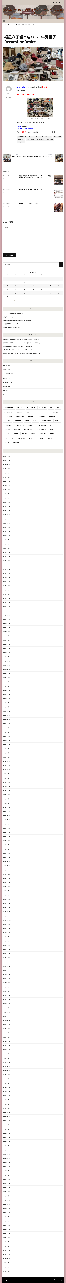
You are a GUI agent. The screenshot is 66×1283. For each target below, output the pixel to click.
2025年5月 (5, 460)
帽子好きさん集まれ (41, 429)
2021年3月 (5, 598)
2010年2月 (5, 1141)
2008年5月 (5, 1229)
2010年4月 (5, 1137)
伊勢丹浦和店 (52, 416)
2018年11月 (5, 715)
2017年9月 (5, 773)
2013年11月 (5, 966)
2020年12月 (5, 610)
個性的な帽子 (18, 420)
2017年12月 (5, 761)
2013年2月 (5, 1003)
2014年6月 (5, 936)
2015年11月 (5, 865)
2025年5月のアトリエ (8, 317)
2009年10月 (5, 1158)
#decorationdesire (22, 136)
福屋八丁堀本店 (21, 87)
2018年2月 (5, 752)
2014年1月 (5, 957)
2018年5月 (5, 740)
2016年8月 (5, 828)
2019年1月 (5, 706)
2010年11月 (5, 1112)
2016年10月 (5, 819)
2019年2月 (5, 702)
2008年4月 (5, 1233)
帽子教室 (5, 386)
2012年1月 (5, 1058)
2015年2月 (5, 903)
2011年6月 (5, 1087)
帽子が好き (7, 429)
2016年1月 (5, 857)
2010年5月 (5, 1133)
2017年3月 (5, 798)
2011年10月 (5, 1070)
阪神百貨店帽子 (40, 438)
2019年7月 (5, 681)
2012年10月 (5, 1020)
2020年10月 (5, 619)
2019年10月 (5, 669)
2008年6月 (5, 1225)
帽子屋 (51, 429)
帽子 (51, 425)
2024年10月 (5, 464)
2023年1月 (5, 510)
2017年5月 (5, 790)
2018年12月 (5, 711)
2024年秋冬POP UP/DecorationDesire (12, 323)
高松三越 (7, 442)
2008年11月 (5, 1204)
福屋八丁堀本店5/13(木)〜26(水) (26, 94)
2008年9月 (5, 1212)
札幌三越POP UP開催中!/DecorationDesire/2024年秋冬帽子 (17, 320)
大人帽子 (35, 420)
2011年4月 (5, 1095)
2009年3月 (5, 1187)
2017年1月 (5, 807)
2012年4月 (5, 1045)
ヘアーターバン (8, 416)
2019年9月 (5, 673)
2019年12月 (5, 661)
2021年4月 (5, 594)
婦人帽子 (57, 420)
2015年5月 (5, 890)
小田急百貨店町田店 (19, 425)
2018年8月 (5, 727)
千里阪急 (27, 420)
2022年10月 (5, 523)
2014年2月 (5, 953)
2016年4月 (5, 844)
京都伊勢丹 (30, 416)
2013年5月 (5, 991)
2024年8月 (5, 468)
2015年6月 (5, 886)
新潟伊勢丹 (24, 433)
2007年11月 (5, 1254)
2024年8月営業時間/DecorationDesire (12, 327)
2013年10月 (5, 970)
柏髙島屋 (52, 433)
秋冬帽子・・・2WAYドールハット (29, 203)
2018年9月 (5, 723)
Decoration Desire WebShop (25, 128)
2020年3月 (5, 648)
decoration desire (9, 412)
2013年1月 (5, 1007)
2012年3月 (5, 1049)
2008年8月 (5, 1216)
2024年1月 (5, 481)
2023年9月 (5, 489)
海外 (4, 390)
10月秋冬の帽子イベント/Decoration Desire (13, 346)
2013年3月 (5, 999)
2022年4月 (5, 548)
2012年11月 (5, 1016)
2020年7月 (5, 631)
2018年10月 (5, 719)
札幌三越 (33, 433)
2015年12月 (5, 861)
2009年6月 (5, 1175)
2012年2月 (5, 1053)
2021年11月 (5, 569)
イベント (4, 178)
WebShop (19, 126)
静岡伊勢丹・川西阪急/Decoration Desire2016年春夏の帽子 (17, 339)
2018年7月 (5, 732)
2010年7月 (5, 1124)
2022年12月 (5, 514)
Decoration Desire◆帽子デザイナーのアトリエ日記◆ (33, 11)
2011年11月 (5, 1066)
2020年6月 (5, 635)
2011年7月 (5, 1083)
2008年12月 (5, 1200)
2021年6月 (5, 585)
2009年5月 (5, 1179)
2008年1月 (5, 1246)
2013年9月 (5, 974)
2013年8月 (5, 978)
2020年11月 (5, 615)
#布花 (51, 407)
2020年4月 (5, 644)
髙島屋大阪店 (16, 442)
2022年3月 (5, 552)
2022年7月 (5, 535)
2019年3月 (5, 698)
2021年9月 (5, 577)
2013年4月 (5, 995)
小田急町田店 (8, 425)
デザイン (5, 369)
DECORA (8, 93)
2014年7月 (5, 932)
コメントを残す (8, 97)
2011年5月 (5, 1091)
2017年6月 (5, 786)
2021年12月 (5, 564)
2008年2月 (5, 1241)
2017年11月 (5, 765)
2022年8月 (5, 531)
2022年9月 (5, 527)
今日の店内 (5, 378)
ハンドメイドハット (53, 412)
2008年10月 (5, 1208)
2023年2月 (5, 506)
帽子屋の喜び (6, 382)
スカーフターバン (41, 412)
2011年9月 (5, 1074)
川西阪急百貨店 (42, 425)
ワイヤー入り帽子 (57, 136)
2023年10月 (5, 485)
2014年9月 (5, 924)
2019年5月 (5, 690)
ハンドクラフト (6, 206)
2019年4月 (5, 694)
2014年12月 (5, 911)
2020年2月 (5, 652)
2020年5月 (5, 640)
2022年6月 (5, 539)
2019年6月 (5, 686)
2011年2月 (5, 1104)
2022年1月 (5, 560)
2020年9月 (5, 623)
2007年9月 (5, 1262)
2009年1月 (5, 1195)
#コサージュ (31, 136)
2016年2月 (5, 853)
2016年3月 (5, 849)
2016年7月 (5, 832)
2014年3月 (5, 949)
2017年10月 (5, 769)
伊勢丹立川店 (8, 420)
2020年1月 (5, 656)
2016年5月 (5, 840)
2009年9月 (5, 1162)
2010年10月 (5, 1116)
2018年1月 (5, 757)
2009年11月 (5, 1154)
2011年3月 (5, 1099)
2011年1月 (5, 1108)
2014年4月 (5, 945)
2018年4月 (5, 744)
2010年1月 (5, 1145)
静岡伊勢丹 (50, 438)
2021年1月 (5, 606)
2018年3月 (5, 748)
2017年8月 (5, 778)
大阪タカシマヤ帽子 (31, 139)
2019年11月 (5, 665)
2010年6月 (5, 1129)
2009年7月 (5, 1170)
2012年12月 (5, 1012)
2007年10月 (5, 1258)
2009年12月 (5, 1149)
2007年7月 (5, 1271)
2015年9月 (5, 874)
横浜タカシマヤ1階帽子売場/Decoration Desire (34, 189)
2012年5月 (5, 1041)
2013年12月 (5, 961)
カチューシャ (29, 412)
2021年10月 (5, 573)
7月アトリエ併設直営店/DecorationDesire (13, 313)
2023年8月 (5, 493)
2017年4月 (5, 794)
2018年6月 (5, 736)
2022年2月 (5, 556)
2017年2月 (5, 803)
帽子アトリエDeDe (40, 139)
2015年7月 (5, 882)
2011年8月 (5, 1078)
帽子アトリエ (17, 429)
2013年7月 (5, 982)
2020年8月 (5, 627)
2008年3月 (5, 1237)
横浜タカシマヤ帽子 (9, 438)
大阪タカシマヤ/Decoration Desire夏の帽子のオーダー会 (17, 353)
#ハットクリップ (39, 136)
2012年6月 (5, 1037)
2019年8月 (5, 677)
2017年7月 (5, 782)
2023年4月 (5, 502)
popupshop (19, 412)
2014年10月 (5, 920)
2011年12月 (5, 1062)
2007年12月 (5, 1250)
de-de (58, 407)
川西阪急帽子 (31, 425)
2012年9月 (5, 1024)
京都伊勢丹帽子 (21, 139)
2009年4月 (5, 1183)
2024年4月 (5, 477)
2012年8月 (5, 1028)
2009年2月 (5, 1191)
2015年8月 (5, 878)
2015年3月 (5, 899)
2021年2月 (5, 602)
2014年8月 (5, 928)
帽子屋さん (7, 433)
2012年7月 (5, 1032)
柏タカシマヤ (43, 433)
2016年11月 (5, 815)
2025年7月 (5, 456)
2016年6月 (5, 836)
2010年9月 (5, 1120)
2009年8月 (5, 1166)
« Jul (15, 300)
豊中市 (30, 438)
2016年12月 (5, 811)
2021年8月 (5, 581)
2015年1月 (5, 907)
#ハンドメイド (48, 136)
